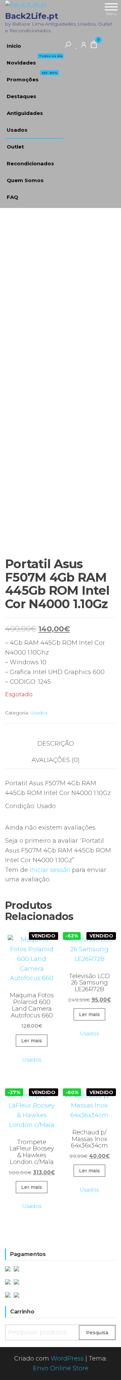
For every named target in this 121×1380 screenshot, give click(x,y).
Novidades (36, 60)
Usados (17, 130)
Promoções (32, 77)
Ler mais (31, 1041)
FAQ (12, 197)
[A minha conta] (83, 44)
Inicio (14, 46)
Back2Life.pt (31, 16)
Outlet (15, 146)
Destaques (21, 96)
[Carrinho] (93, 45)
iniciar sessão (50, 870)
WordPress (67, 1358)
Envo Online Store (60, 1368)
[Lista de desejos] (77, 44)
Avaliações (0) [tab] (56, 760)
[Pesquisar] (68, 44)
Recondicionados (30, 163)
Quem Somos (25, 180)
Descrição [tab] (55, 743)
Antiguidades (25, 113)
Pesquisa (97, 1333)
